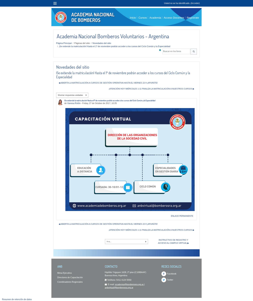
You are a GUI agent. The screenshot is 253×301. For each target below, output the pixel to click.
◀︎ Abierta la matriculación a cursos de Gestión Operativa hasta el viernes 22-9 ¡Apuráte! (108, 83)
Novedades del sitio (102, 43)
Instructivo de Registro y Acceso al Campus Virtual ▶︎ (173, 241)
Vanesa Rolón (74, 103)
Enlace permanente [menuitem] (182, 216)
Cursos (142, 17)
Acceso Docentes (174, 17)
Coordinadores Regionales (70, 282)
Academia (155, 17)
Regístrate (193, 17)
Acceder (195, 3)
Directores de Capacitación (70, 277)
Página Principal (64, 43)
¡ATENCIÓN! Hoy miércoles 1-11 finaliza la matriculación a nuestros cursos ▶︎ (151, 89)
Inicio (133, 17)
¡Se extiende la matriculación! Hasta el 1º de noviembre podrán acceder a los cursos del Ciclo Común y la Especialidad (114, 46)
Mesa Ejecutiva (64, 273)
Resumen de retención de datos (17, 299)
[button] (160, 51)
